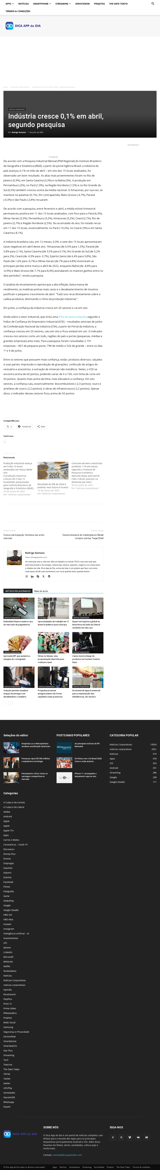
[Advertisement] (80, 60)
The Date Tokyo (118, 3)
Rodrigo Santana (19, 132)
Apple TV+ (8, 830)
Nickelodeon (9, 970)
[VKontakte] (138, 1137)
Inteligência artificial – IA (16, 933)
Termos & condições (18, 11)
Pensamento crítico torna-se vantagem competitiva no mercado (35, 776)
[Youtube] (146, 1137)
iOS (5, 942)
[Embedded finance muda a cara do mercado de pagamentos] (19, 608)
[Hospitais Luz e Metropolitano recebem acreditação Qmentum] (11, 747)
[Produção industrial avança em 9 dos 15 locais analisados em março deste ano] (20, 479)
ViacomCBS (9, 1097)
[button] (153, 3)
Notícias (23, 3)
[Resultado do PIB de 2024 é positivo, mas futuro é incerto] (53, 470)
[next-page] (10, 703)
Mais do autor (41, 591)
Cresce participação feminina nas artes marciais (23, 537)
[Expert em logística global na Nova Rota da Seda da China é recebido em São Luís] (87, 608)
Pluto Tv (7, 1003)
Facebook (8, 882)
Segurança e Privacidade (16, 1031)
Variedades (9, 1092)
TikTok (6, 1073)
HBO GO (7, 914)
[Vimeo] (130, 1137)
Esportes (7, 867)
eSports (7, 872)
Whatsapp (8, 1102)
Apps (8, 3)
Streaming (61, 3)
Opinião (7, 989)
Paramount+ (9, 994)
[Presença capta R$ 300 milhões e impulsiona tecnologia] (11, 762)
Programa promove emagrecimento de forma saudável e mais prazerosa (50, 693)
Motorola (8, 961)
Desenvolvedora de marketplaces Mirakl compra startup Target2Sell (83, 537)
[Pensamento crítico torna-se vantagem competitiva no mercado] (11, 777)
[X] (14, 146)
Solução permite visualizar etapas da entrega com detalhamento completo (15, 693)
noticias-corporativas (20, 87)
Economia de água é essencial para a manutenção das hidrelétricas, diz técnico (86, 693)
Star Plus (8, 1050)
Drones (7, 858)
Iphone (7, 947)
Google (7, 905)
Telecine (7, 1064)
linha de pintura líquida (72, 317)
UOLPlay (7, 1088)
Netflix (6, 966)
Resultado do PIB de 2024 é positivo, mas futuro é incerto (53, 486)
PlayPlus (7, 999)
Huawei (7, 924)
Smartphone (40, 3)
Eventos (7, 877)
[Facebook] (6, 146)
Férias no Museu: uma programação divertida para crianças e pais (51, 659)
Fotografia (8, 891)
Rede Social (9, 1022)
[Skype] (39, 577)
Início (5, 87)
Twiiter (7, 1078)
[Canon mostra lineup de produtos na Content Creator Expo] (87, 642)
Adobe (6, 811)
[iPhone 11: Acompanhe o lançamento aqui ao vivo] (64, 777)
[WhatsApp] (28, 146)
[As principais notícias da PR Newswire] (64, 747)
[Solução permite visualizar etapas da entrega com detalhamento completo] (19, 677)
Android (7, 816)
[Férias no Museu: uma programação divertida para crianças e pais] (53, 642)
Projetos (99, 3)
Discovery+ (9, 849)
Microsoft (8, 956)
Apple (6, 821)
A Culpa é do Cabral (13, 807)
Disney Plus (9, 853)
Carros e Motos (11, 839)
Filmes (6, 886)
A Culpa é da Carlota (14, 802)
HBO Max (8, 919)
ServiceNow (82, 3)
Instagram (8, 928)
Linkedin (7, 952)
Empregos (42, 617)
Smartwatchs (10, 1045)
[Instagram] (27, 577)
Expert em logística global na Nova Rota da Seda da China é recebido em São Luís (86, 624)
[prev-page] (5, 703)
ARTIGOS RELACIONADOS (18, 591)
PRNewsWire (10, 1013)
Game (6, 896)
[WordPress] (50, 577)
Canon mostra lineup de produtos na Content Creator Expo (86, 659)
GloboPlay (8, 900)
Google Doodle (11, 910)
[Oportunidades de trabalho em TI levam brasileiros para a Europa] (53, 608)
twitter (6, 1083)
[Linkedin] (33, 577)
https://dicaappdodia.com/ (36, 557)
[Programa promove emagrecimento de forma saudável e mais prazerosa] (53, 677)
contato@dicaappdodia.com (67, 1154)
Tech (5, 1059)
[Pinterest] (21, 146)
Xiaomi (6, 1106)
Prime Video (9, 1008)
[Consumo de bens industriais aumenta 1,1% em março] (89, 476)
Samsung (8, 1027)
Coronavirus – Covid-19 (15, 844)
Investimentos (10, 938)
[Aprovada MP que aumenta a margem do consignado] (19, 642)
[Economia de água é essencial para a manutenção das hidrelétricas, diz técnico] (87, 677)
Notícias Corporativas (14, 980)
